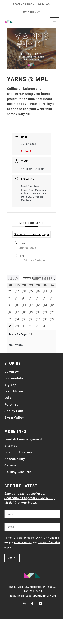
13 (38, 305)
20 (38, 312)
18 (24, 312)
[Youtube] (40, 603)
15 (52, 305)
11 (24, 305)
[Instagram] (24, 603)
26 (31, 319)
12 (31, 305)
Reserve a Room (24, 4)
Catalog (44, 4)
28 (24, 291)
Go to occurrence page (31, 234)
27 (17, 291)
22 (52, 312)
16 (10, 312)
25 (24, 319)
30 (38, 291)
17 (17, 312)
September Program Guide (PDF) (29, 498)
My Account (31, 12)
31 (45, 291)
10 (17, 305)
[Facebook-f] (32, 603)
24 (17, 319)
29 (31, 291)
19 (31, 312)
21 (45, 312)
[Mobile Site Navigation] (54, 21)
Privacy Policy (23, 542)
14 (45, 305)
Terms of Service (49, 542)
